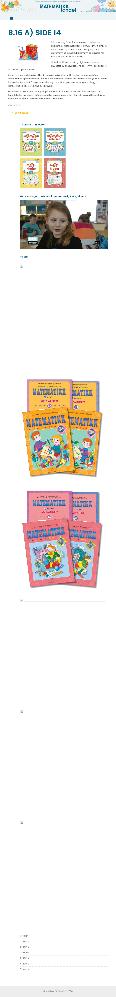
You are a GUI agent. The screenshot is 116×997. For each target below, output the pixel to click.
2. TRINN (24, 941)
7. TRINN (24, 969)
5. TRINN (24, 958)
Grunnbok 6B (21, 113)
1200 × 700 (14, 105)
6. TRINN (24, 963)
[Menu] (11, 18)
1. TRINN (24, 935)
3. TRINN (24, 947)
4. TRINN (24, 952)
